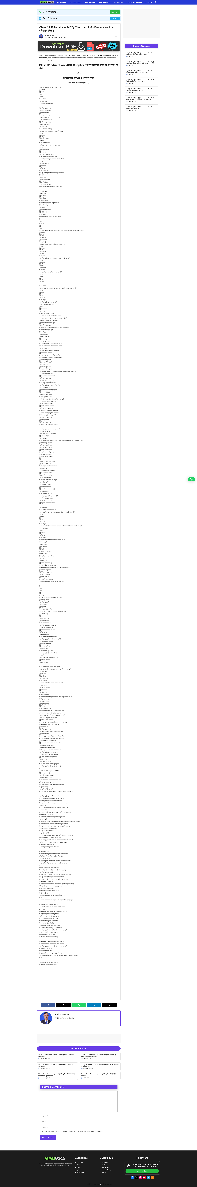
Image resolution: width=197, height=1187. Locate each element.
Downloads (137, 2)
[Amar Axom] (47, 2)
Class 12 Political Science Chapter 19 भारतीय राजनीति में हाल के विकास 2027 (140, 53)
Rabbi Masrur (52, 35)
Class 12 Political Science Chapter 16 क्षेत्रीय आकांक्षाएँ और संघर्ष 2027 (140, 80)
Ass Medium (61, 2)
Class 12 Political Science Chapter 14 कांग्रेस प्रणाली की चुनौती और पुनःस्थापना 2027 (140, 98)
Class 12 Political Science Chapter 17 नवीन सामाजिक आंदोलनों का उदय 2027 (140, 71)
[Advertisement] (78, 982)
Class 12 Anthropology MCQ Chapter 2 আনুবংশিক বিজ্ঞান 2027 (98, 1075)
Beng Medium (75, 2)
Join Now (114, 12)
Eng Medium (104, 2)
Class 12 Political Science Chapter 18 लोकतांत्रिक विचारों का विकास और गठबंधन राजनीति (140, 62)
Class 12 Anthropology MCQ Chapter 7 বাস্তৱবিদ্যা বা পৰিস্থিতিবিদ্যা (56, 1055)
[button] (156, 2)
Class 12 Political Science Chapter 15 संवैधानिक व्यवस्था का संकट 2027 (140, 89)
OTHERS (148, 2)
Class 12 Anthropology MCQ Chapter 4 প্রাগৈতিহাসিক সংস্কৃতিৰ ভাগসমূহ (100, 1065)
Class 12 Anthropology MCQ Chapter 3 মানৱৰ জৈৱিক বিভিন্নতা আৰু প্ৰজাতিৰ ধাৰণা (56, 1075)
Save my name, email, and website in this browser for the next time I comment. (73, 1132)
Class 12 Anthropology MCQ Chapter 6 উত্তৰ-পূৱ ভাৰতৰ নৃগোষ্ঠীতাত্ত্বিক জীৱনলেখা (98, 1055)
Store (129, 2)
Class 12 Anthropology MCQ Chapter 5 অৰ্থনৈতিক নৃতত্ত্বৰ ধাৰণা (55, 1065)
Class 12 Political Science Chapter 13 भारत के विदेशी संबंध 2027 (140, 107)
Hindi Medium (118, 2)
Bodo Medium (90, 2)
